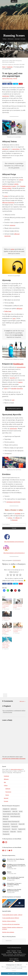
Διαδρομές (7, 788)
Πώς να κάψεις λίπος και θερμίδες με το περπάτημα (17, 630)
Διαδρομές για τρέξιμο (14, 960)
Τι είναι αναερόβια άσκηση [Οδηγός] (10, 917)
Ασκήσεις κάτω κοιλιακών (8, 932)
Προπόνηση (5, 62)
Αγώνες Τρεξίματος (14, 958)
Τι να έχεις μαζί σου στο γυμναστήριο (11, 924)
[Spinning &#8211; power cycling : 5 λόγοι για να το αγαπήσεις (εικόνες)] (7, 625)
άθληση (17, 518)
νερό (13, 400)
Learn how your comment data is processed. (14, 758)
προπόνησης (13, 428)
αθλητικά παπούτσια (8, 202)
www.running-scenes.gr (16, 769)
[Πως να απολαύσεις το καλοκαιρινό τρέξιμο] (7, 601)
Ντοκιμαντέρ (6, 826)
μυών (14, 318)
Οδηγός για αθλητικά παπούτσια (14, 242)
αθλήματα (19, 308)
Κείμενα (21, 824)
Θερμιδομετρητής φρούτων (14, 408)
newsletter (17, 513)
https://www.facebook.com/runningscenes (14, 541)
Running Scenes (14, 35)
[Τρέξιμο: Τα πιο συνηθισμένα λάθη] (7, 614)
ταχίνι (6, 388)
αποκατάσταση (21, 367)
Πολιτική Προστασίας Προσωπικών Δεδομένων (14, 955)
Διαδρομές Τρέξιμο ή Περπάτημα (11, 821)
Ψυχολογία (6, 834)
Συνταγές (6, 801)
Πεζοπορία (15, 826)
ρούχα (6, 196)
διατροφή (14, 520)
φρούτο (20, 382)
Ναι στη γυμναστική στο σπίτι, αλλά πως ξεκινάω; (17, 606)
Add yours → (23, 701)
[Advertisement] (14, 19)
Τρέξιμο (5, 785)
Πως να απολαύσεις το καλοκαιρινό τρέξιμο (6, 606)
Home (3, 67)
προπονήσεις (16, 149)
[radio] (7, 575)
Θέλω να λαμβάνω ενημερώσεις (14, 973)
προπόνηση (5, 96)
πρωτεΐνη (12, 378)
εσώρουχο (12, 225)
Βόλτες (5, 819)
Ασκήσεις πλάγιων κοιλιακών (9, 921)
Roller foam (7, 311)
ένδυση (21, 179)
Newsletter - (4, 954)
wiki (20, 811)
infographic (6, 808)
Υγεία (19, 831)
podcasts (13, 808)
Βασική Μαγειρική (15, 816)
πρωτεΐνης (20, 388)
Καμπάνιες (14, 824)
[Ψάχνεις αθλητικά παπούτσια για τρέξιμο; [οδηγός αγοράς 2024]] (7, 639)
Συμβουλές (11, 62)
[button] (14, 965)
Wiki (5, 782)
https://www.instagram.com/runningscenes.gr (14, 552)
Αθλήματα (6, 779)
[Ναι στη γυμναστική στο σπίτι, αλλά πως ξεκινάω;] (18, 601)
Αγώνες (7, 795)
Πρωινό (14, 829)
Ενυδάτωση (18, 364)
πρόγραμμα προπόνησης (13, 502)
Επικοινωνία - (10, 954)
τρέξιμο (10, 518)
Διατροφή (6, 798)
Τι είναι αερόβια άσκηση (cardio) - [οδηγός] (12, 914)
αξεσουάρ (5, 149)
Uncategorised (7, 811)
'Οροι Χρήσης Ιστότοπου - (20, 954)
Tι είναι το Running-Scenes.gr (14, 947)
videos (14, 811)
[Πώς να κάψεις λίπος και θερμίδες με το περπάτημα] (18, 625)
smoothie (13, 388)
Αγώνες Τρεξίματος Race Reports (11, 814)
